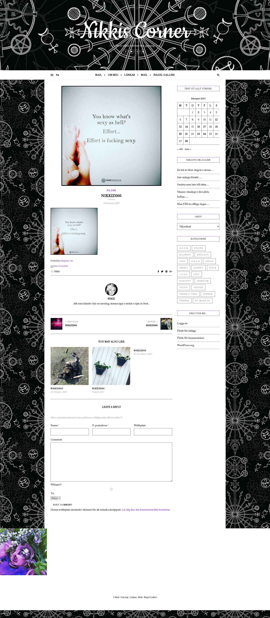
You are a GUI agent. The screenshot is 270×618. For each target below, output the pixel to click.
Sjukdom (203, 281)
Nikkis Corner (135, 31)
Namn (55, 425)
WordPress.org (185, 345)
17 (204, 126)
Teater (198, 287)
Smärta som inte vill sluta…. (193, 184)
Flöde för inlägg (186, 330)
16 (198, 126)
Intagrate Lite (66, 260)
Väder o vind (188, 294)
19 (216, 126)
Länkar (129, 74)
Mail (98, 74)
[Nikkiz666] (56, 324)
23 (198, 133)
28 (186, 141)
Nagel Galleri (164, 74)
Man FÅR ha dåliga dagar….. (193, 204)
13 (180, 126)
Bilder (111, 190)
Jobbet (198, 268)
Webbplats (140, 425)
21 (186, 133)
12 (216, 119)
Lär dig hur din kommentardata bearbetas (146, 509)
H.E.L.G (195, 261)
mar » (188, 149)
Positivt (185, 281)
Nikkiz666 (57, 388)
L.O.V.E (183, 274)
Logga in (182, 323)
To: (52, 493)
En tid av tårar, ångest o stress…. (195, 169)
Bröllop (203, 254)
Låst (196, 274)
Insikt (183, 268)
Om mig (113, 74)
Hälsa (210, 261)
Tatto (183, 287)
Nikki (57, 271)
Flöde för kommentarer (190, 337)
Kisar (212, 268)
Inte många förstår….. (189, 177)
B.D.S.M (183, 248)
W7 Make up (202, 300)
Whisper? (56, 484)
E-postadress (100, 425)
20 (180, 133)
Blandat (185, 254)
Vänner (208, 294)
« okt (180, 149)
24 (204, 133)
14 (186, 126)
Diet (182, 261)
